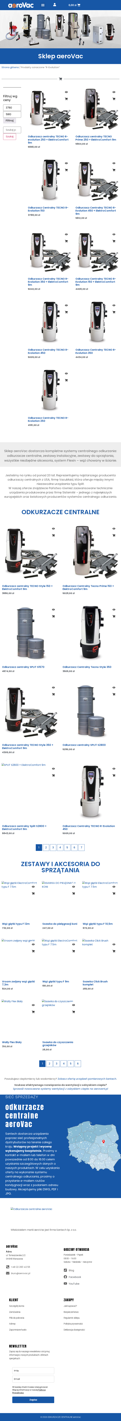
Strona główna (10, 67)
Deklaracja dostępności (74, 1329)
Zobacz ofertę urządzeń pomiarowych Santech (87, 1079)
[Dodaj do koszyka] (66, 99)
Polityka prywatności (73, 1323)
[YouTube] (65, 1283)
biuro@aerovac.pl (20, 1273)
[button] (42, 5)
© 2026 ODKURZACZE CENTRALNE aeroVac (60, 1417)
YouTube (74, 1284)
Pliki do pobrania (16, 1318)
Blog (71, 1270)
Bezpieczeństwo (71, 1312)
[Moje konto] (54, 4)
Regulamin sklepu (72, 1318)
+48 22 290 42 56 (20, 1267)
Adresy (12, 1323)
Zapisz (33, 1399)
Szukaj (9, 136)
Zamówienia (14, 1312)
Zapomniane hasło (17, 1329)
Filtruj (10, 120)
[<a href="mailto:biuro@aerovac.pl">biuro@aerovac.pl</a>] (7, 1273)
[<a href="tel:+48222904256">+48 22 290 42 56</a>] (7, 1267)
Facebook (75, 1277)
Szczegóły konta (16, 1306)
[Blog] (65, 1270)
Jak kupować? (70, 1306)
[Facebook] (65, 1277)
